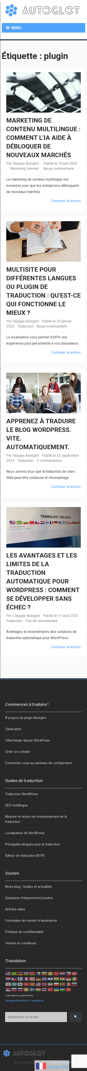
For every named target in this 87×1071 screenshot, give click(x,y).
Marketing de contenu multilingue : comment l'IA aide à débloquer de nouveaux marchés (43, 138)
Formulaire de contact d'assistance (31, 921)
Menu (16, 28)
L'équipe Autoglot (26, 616)
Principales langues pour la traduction (32, 844)
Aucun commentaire (58, 168)
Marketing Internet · (25, 168)
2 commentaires (49, 460)
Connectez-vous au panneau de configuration (38, 763)
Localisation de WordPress (25, 833)
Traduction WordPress (21, 794)
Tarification (13, 729)
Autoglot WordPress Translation (24, 1000)
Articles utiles (15, 909)
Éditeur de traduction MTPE (25, 856)
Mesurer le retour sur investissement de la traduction (36, 819)
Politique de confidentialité (24, 932)
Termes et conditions (20, 943)
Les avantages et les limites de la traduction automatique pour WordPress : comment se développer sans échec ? (42, 581)
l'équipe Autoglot (25, 163)
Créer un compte (17, 752)
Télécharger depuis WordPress (27, 740)
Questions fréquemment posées (29, 898)
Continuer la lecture (66, 201)
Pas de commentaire (41, 621)
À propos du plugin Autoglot (25, 718)
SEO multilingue (16, 805)
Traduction (25, 326)
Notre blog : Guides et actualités (28, 887)
